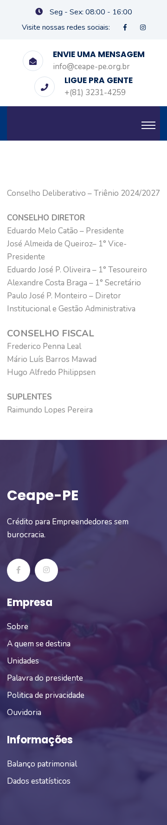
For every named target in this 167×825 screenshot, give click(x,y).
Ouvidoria (24, 712)
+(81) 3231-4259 (95, 92)
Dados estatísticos (39, 781)
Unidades (23, 661)
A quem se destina (39, 643)
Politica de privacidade (45, 695)
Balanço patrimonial (42, 764)
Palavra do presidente (45, 678)
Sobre (17, 626)
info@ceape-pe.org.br (91, 66)
